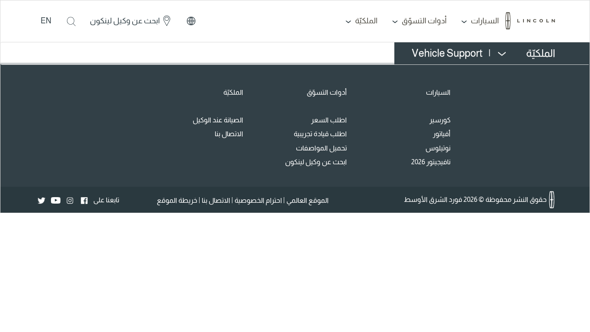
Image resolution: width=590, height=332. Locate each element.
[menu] (479, 53)
